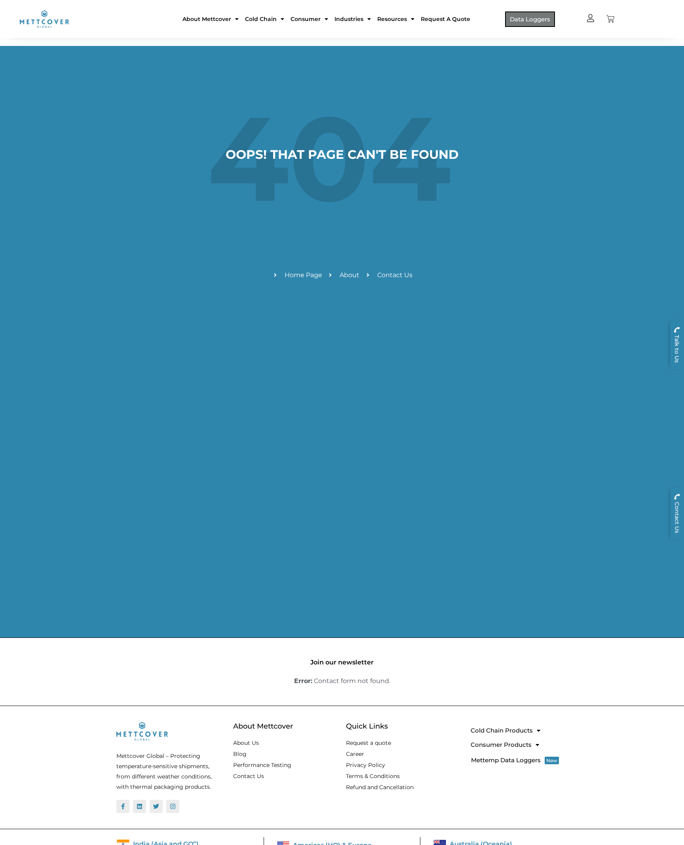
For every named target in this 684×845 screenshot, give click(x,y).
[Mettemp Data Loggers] (516, 760)
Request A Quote (445, 19)
